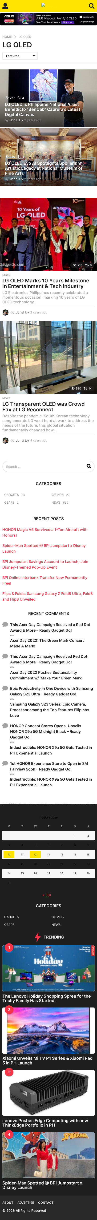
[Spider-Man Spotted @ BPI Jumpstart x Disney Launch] (48, 1155)
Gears (9, 502)
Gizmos (58, 495)
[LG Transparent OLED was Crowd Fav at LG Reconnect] (48, 357)
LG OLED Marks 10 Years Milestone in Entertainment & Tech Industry (45, 283)
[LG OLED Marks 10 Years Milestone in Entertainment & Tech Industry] (48, 234)
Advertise (25, 1202)
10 (9, 854)
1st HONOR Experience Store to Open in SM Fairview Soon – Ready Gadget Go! (49, 766)
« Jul (46, 895)
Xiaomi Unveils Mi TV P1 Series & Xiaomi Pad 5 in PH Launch (47, 1060)
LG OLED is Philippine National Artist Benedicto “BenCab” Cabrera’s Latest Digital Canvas (42, 109)
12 (35, 854)
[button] (5, 6)
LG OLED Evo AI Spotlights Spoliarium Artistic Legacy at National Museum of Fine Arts (43, 168)
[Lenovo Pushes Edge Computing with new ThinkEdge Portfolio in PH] (48, 1093)
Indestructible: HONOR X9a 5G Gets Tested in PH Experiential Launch (51, 750)
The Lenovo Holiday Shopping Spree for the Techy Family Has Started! (46, 998)
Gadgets (11, 495)
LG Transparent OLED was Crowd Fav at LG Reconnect (43, 407)
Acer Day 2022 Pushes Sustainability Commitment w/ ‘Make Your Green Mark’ (46, 675)
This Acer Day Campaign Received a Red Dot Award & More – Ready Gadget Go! (50, 627)
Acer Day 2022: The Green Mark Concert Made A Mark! (47, 643)
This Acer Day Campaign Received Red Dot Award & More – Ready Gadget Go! (48, 659)
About (7, 1202)
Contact (46, 1202)
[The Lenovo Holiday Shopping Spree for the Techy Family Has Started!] (48, 968)
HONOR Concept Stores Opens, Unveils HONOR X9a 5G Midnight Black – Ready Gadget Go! (45, 731)
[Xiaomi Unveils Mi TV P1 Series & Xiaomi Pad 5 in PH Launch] (48, 1030)
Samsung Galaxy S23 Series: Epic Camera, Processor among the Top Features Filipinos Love (49, 710)
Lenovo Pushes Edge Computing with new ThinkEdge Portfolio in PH (45, 1123)
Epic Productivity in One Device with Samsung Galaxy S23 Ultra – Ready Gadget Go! (51, 691)
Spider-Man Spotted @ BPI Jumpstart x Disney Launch (42, 1185)
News (6, 274)
